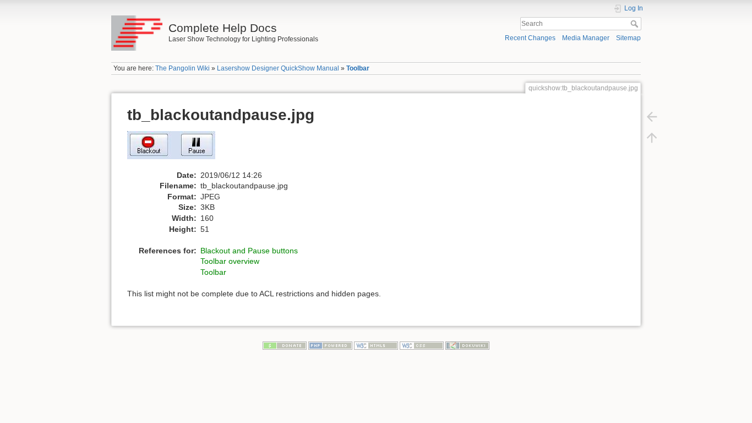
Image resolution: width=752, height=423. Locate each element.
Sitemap (628, 38)
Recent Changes (530, 38)
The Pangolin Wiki (182, 68)
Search (635, 24)
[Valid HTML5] (376, 345)
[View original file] (177, 149)
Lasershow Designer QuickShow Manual (278, 68)
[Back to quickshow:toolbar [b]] (651, 116)
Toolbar (357, 68)
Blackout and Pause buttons (249, 250)
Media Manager (585, 38)
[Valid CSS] (422, 345)
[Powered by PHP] (330, 345)
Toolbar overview (229, 261)
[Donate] (285, 345)
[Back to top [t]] (651, 137)
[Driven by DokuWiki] (467, 345)
